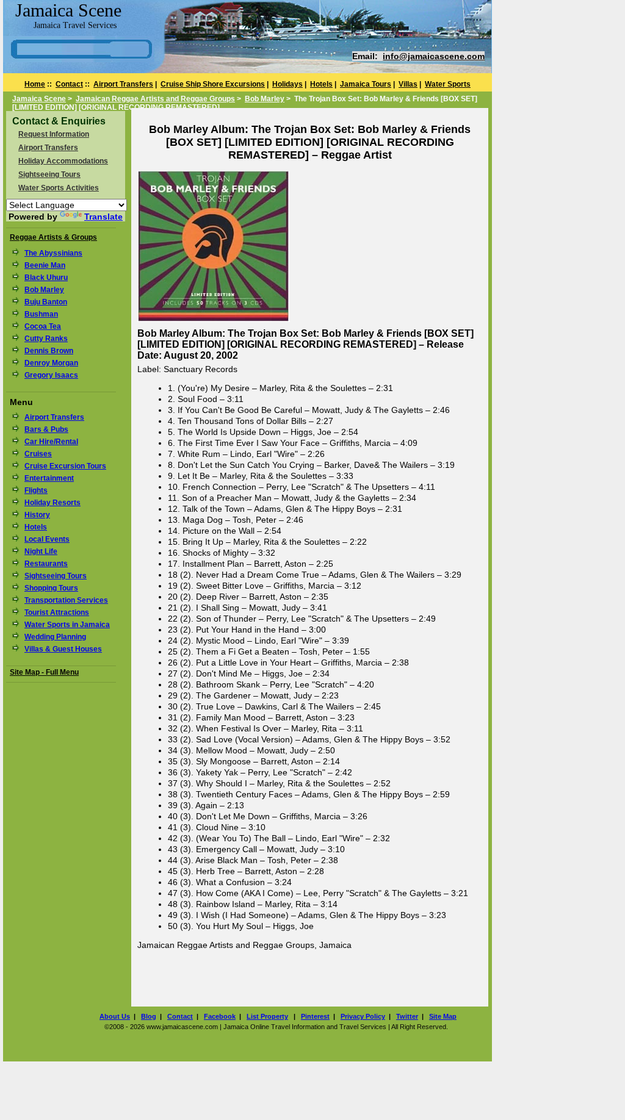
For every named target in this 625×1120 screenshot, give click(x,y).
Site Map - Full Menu (44, 672)
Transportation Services (66, 600)
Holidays (287, 84)
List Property (267, 1016)
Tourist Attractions (56, 612)
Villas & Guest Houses (63, 649)
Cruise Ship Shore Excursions (213, 84)
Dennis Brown (48, 350)
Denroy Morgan (51, 363)
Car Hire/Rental (51, 441)
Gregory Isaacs (51, 375)
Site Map (443, 1016)
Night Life (40, 551)
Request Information (53, 134)
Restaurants (46, 563)
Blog (148, 1016)
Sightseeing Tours (49, 174)
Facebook (220, 1016)
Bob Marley (264, 99)
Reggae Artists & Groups (53, 237)
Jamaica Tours (365, 84)
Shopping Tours (51, 588)
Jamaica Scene (39, 99)
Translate (103, 216)
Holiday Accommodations (63, 161)
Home (34, 84)
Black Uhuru (46, 277)
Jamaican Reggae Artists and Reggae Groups (155, 99)
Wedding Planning (55, 637)
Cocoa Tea (42, 326)
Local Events (47, 539)
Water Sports (448, 84)
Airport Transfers (123, 84)
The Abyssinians (53, 253)
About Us (114, 1016)
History (37, 515)
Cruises (38, 454)
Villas (408, 84)
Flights (36, 490)
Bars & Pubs (46, 429)
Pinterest (315, 1016)
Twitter (407, 1016)
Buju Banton (45, 302)
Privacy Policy (363, 1016)
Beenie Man (44, 265)
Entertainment (49, 478)
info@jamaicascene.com (434, 56)
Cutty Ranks (46, 338)
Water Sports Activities (58, 188)
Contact (69, 84)
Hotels (321, 84)
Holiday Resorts (52, 502)
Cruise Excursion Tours (65, 466)
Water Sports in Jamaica (67, 624)
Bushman (41, 314)
